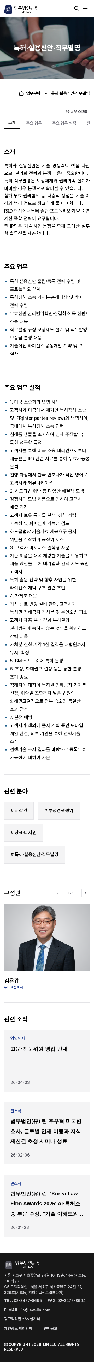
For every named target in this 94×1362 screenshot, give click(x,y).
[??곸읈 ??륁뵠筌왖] (58, 893)
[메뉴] (85, 8)
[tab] (12, 123)
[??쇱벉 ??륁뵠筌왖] (85, 893)
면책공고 (50, 1328)
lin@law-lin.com (27, 1310)
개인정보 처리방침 (18, 1328)
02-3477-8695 (23, 1300)
